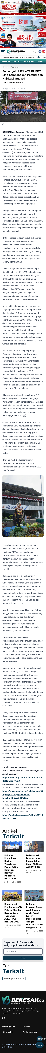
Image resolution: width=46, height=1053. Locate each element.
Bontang (15, 67)
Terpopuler (28, 61)
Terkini (16, 61)
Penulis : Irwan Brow (12, 83)
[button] (31, 1043)
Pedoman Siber (30, 1032)
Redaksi (26, 1027)
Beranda (5, 61)
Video (40, 61)
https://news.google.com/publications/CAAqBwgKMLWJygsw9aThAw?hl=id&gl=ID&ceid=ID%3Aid (22, 794)
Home (5, 67)
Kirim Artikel (7, 1032)
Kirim (23, 958)
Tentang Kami (8, 1027)
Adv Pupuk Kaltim (13, 978)
